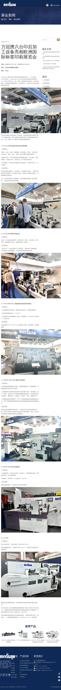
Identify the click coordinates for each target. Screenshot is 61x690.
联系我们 (14, 677)
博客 (10, 19)
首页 (5, 19)
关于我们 (14, 675)
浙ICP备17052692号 (21, 686)
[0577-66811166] (59, 673)
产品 (13, 665)
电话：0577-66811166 (41, 666)
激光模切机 (24, 674)
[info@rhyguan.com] (59, 677)
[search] (58, 39)
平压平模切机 (24, 667)
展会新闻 (17, 19)
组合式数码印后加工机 (27, 663)
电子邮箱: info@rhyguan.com (43, 670)
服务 (13, 672)
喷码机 (23, 677)
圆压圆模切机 (24, 665)
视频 (13, 668)
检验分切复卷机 (25, 660)
